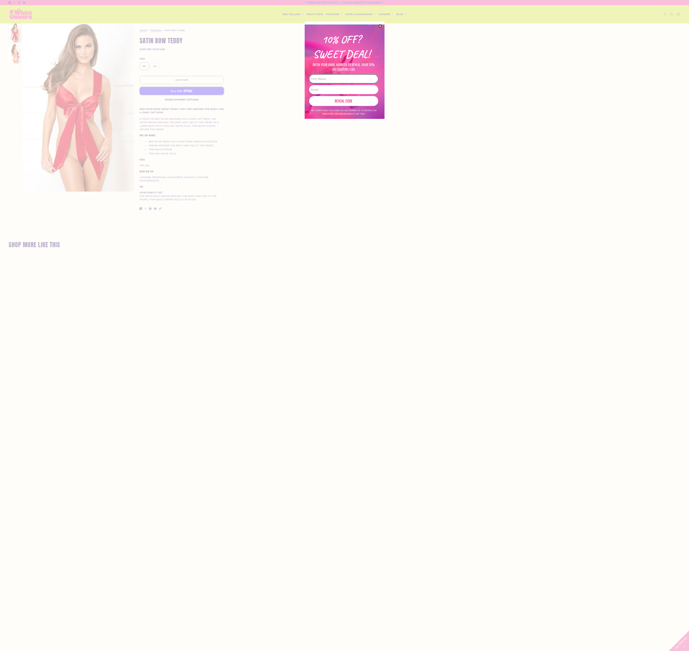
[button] (380, 26)
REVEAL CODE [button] (343, 101)
